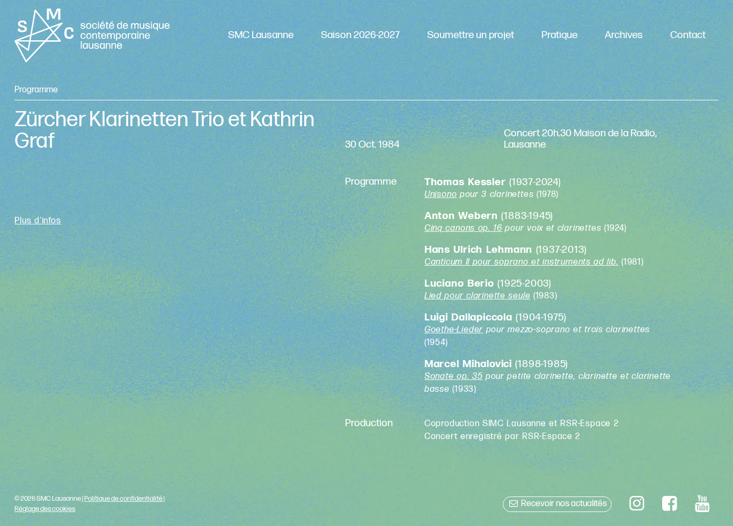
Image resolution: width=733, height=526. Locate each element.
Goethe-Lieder (453, 330)
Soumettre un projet (470, 35)
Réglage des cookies (44, 509)
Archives (624, 35)
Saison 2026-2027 (360, 35)
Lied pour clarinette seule (477, 296)
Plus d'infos (37, 221)
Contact (688, 35)
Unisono (440, 194)
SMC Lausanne (261, 35)
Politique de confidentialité (123, 498)
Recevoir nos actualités (563, 504)
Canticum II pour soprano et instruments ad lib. (521, 262)
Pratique (559, 35)
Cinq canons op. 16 (463, 228)
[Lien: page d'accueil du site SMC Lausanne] (91, 35)
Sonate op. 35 (453, 376)
